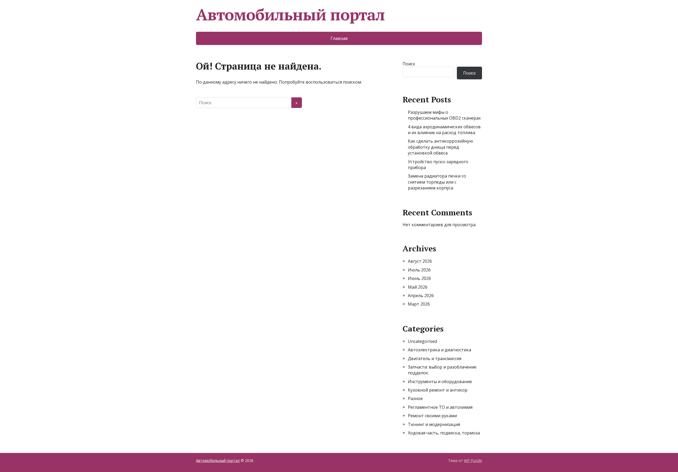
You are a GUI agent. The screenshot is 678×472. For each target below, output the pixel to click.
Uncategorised (422, 341)
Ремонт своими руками (432, 416)
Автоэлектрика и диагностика (439, 350)
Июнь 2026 (419, 278)
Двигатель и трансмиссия (434, 358)
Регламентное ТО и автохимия (440, 407)
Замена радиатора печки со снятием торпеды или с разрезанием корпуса (437, 182)
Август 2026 (420, 261)
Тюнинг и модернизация (434, 424)
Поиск (409, 64)
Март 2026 (419, 304)
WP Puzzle (473, 460)
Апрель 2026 (421, 295)
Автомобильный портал (290, 14)
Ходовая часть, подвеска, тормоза (444, 433)
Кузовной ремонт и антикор (437, 390)
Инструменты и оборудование (440, 381)
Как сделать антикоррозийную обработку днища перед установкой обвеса (440, 147)
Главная (339, 38)
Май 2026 (417, 287)
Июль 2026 (419, 270)
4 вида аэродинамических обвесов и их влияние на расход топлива (444, 129)
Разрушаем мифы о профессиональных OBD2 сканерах (444, 115)
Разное (415, 398)
